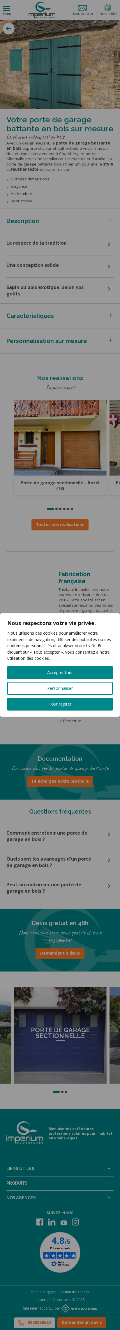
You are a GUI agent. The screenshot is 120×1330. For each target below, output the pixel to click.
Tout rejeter (60, 704)
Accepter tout (60, 672)
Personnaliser (60, 688)
